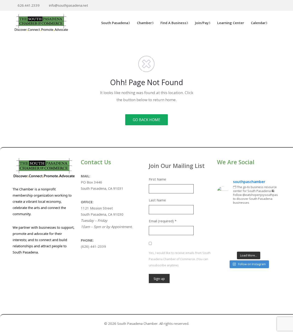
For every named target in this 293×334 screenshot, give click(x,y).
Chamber (144, 22)
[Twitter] (264, 5)
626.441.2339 (29, 5)
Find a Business (173, 22)
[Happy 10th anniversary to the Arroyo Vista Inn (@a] (248, 228)
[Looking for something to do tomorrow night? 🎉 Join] (227, 228)
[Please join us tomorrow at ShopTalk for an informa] (227, 215)
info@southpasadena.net (68, 5)
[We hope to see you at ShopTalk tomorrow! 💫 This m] (270, 242)
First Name (157, 179)
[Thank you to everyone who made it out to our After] (248, 215)
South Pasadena (114, 22)
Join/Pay (202, 22)
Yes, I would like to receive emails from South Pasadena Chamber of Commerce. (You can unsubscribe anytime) (180, 259)
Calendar (258, 22)
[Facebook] (272, 5)
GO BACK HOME (146, 119)
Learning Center (230, 22)
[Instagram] (279, 5)
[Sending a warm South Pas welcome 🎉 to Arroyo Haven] (248, 242)
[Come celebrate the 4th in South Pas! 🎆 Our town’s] (270, 215)
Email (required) (162, 221)
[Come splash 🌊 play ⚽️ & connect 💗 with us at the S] (227, 242)
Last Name (157, 200)
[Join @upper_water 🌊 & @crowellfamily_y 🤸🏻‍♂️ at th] (270, 228)
